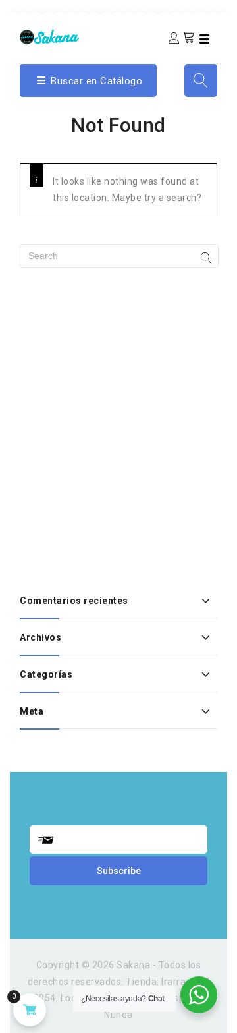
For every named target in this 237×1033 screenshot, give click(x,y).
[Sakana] (49, 36)
